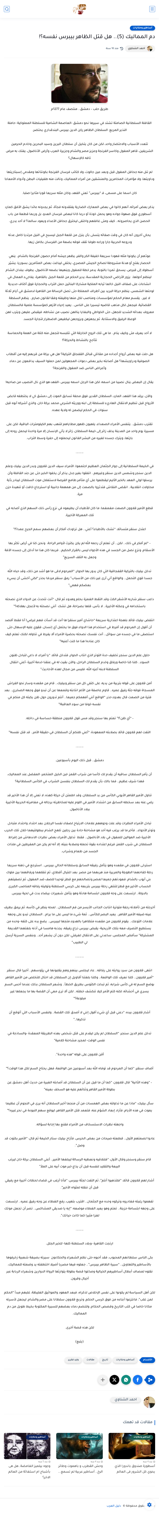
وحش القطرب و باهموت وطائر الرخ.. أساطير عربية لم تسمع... (80, 1469)
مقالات (90, 1360)
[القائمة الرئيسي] (152, 9)
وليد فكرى (73, 1360)
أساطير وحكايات (142, 28)
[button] (138, 1380)
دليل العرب (114, 1506)
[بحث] (7, 9)
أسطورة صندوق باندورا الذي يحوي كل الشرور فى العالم (135, 1469)
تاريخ (105, 1360)
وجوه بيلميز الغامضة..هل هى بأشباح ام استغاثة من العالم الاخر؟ (29, 1472)
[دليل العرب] (79, 9)
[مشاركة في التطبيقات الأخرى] (103, 1380)
